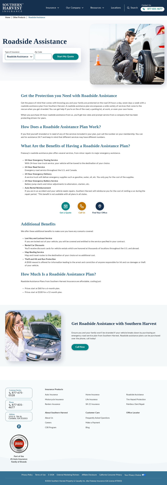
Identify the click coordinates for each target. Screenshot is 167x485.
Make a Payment (93, 423)
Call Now (80, 347)
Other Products (19, 17)
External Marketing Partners (68, 475)
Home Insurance (92, 395)
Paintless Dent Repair (135, 404)
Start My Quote (65, 56)
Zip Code (38, 52)
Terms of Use (40, 475)
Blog (88, 428)
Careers (48, 423)
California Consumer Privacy (110, 475)
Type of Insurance (12, 52)
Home (7, 17)
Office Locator (133, 413)
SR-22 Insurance (93, 404)
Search (134, 8)
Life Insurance (91, 400)
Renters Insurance (52, 404)
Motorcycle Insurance (54, 400)
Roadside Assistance (37, 17)
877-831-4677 (154, 9)
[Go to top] (1, 378)
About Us (49, 418)
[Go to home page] (13, 8)
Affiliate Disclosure (89, 475)
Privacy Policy (27, 475)
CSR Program (50, 428)
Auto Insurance (51, 395)
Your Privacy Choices (133, 475)
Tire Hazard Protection (136, 400)
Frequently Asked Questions (98, 418)
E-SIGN (51, 475)
